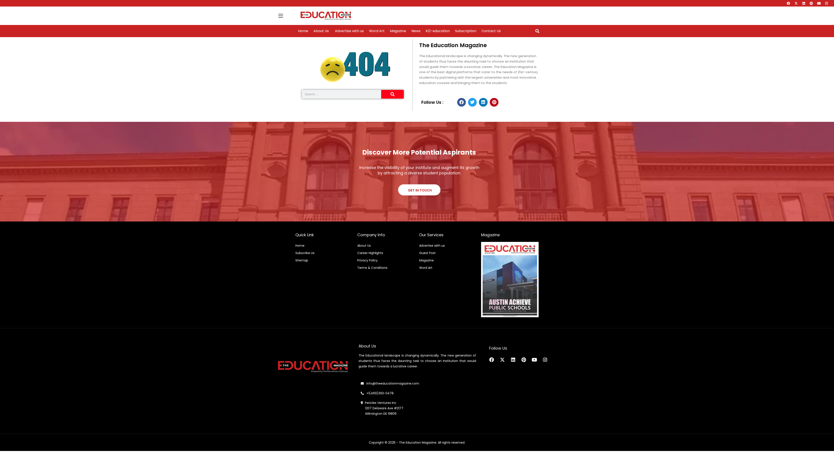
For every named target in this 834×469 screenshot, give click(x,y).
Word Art (377, 31)
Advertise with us (349, 31)
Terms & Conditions (372, 268)
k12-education (438, 31)
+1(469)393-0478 (380, 393)
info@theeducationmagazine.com (391, 383)
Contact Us (491, 31)
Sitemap (301, 260)
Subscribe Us (304, 253)
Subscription (465, 31)
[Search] (392, 94)
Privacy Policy (367, 260)
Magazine (398, 31)
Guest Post (427, 253)
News (415, 31)
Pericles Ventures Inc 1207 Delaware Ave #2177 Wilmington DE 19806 (382, 408)
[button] (537, 31)
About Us (321, 31)
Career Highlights (370, 253)
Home (303, 31)
